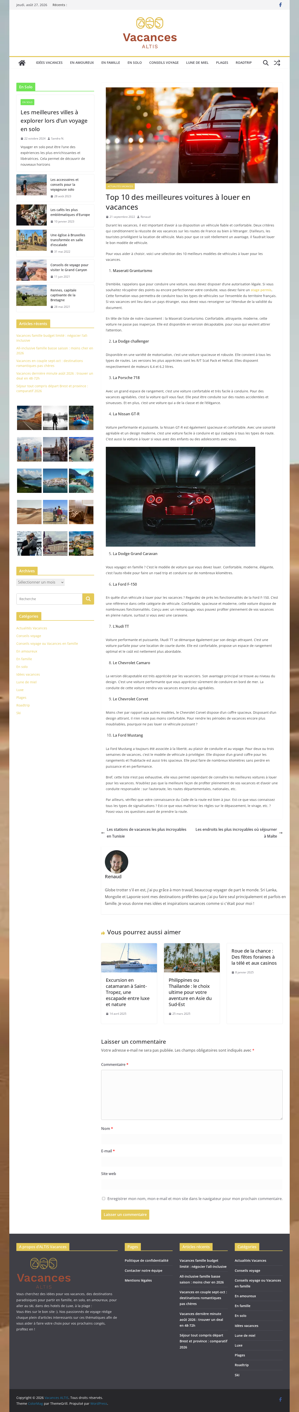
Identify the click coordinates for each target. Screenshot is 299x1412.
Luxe (20, 690)
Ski (18, 713)
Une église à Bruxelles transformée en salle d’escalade (67, 240)
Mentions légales (138, 1280)
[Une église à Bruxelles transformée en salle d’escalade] (31, 243)
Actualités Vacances (120, 186)
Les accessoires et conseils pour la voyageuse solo (64, 184)
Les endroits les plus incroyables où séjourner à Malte (236, 833)
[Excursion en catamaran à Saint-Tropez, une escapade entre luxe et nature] (129, 946)
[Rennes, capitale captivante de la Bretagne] (31, 298)
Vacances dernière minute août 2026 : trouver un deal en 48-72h (201, 1320)
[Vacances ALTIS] (22, 62)
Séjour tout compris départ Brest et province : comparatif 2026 (203, 1341)
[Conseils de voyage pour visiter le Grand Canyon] (31, 271)
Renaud (145, 217)
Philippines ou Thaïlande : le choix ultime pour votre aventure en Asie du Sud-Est (190, 992)
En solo (135, 62)
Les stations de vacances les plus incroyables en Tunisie (146, 833)
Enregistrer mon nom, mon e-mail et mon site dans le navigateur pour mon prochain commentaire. (195, 1198)
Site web (108, 1173)
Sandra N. (57, 138)
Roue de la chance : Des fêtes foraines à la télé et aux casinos (254, 957)
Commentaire (114, 1064)
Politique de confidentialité (146, 1260)
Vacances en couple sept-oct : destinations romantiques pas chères (203, 1298)
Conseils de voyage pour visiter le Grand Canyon (69, 267)
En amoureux (82, 62)
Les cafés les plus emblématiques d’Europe (70, 212)
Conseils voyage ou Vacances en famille (47, 643)
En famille (110, 62)
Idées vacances (49, 62)
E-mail (108, 1151)
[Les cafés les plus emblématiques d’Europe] (31, 215)
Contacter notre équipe (143, 1270)
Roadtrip (244, 62)
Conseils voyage (164, 62)
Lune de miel (197, 62)
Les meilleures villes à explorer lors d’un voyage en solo (54, 120)
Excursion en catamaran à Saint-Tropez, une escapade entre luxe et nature (128, 992)
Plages (222, 62)
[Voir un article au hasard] (277, 62)
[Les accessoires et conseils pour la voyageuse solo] (31, 188)
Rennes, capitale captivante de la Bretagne (63, 295)
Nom (107, 1128)
